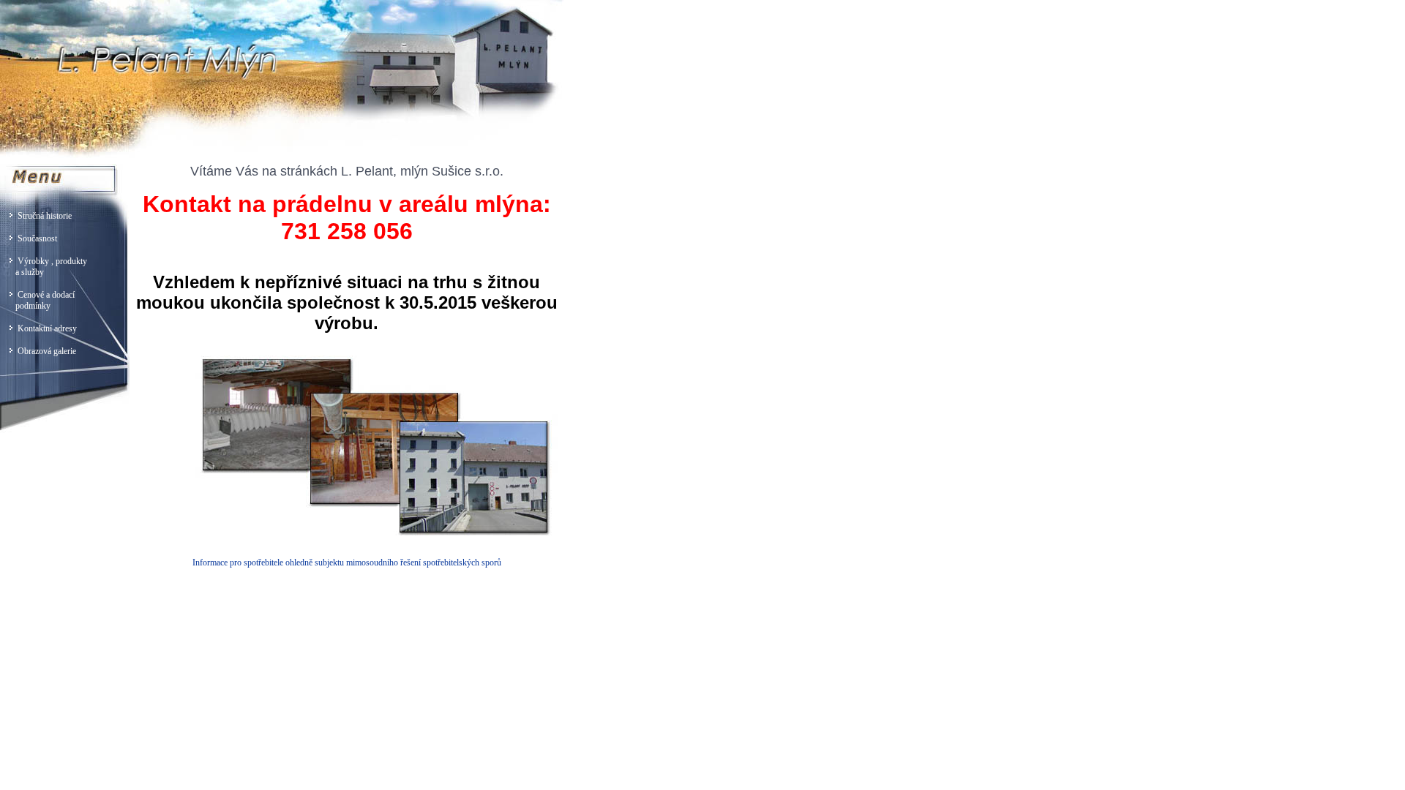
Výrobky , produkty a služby (43, 266)
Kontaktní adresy (45, 328)
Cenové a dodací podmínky (37, 300)
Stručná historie (42, 216)
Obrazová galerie (44, 351)
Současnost (35, 238)
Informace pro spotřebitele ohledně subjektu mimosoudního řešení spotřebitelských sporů (346, 562)
